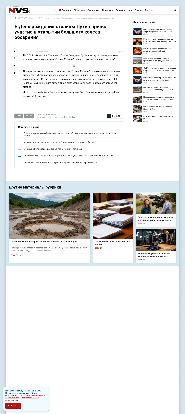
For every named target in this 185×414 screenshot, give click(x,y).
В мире (138, 10)
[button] (115, 116)
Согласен (13, 406)
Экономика (93, 10)
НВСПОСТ (22, 18)
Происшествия (124, 10)
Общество (79, 10)
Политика (107, 10)
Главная (66, 10)
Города (149, 10)
